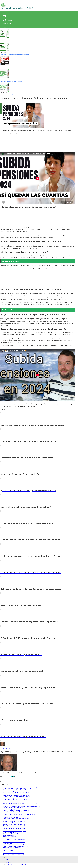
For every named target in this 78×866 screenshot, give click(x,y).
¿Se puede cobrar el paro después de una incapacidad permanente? (11, 68)
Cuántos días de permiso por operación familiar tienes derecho (11, 81)
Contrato (7, 17)
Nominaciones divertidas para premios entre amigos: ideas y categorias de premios (20, 803)
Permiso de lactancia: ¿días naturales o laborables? (13, 853)
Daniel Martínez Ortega (6, 748)
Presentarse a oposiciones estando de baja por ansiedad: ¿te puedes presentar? (19, 814)
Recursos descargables (7, 20)
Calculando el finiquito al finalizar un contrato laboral (14, 821)
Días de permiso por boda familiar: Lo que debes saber (14, 833)
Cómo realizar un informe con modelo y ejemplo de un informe (10, 94)
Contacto (4, 27)
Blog (4, 24)
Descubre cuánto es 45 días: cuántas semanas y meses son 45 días (17, 796)
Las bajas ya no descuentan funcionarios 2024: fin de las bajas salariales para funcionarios (21, 813)
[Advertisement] (37, 144)
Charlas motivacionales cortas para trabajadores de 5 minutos (16, 800)
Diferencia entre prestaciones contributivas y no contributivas (15, 820)
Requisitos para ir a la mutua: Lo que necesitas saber (14, 844)
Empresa (4, 15)
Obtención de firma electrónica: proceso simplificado (14, 838)
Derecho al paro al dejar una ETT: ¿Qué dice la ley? (13, 854)
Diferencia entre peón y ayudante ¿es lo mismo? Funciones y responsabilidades (19, 798)
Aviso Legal (5, 861)
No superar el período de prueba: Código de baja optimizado (15, 846)
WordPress (8, 864)
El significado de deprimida (8, 840)
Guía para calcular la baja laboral (9, 836)
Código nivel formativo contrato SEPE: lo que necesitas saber (16, 802)
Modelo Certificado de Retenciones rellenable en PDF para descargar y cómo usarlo (14, 54)
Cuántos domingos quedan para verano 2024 (12, 809)
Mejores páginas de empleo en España (11, 832)
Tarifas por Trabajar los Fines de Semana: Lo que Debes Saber (16, 849)
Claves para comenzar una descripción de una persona (14, 831)
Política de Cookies (7, 862)
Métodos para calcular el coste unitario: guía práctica (14, 828)
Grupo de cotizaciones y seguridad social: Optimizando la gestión (16, 825)
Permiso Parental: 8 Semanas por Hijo (11, 817)
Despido (6, 16)
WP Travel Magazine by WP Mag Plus (19, 864)
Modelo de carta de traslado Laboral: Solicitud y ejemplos (15, 799)
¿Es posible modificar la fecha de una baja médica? (13, 843)
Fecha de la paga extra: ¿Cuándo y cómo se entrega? (14, 839)
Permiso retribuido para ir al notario (10, 815)
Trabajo (4, 19)
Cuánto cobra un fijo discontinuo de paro (11, 850)
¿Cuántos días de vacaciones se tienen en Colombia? (14, 842)
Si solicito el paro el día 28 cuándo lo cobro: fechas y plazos (15, 811)
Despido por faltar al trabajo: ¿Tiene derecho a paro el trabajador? (16, 818)
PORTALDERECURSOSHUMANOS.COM (17, 8)
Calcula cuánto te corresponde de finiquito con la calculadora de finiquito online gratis (15, 41)
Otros (4, 101)
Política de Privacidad (7, 859)
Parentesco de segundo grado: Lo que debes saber (13, 851)
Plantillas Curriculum (7, 23)
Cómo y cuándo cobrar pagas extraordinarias (12, 826)
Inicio (4, 13)
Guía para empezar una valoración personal (12, 847)
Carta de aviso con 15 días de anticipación (11, 822)
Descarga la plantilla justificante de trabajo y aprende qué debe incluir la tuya (19, 793)
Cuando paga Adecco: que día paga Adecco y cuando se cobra (16, 810)
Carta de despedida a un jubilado (10, 835)
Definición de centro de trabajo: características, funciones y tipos (16, 795)
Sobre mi (4, 26)
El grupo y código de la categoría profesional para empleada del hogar (18, 804)
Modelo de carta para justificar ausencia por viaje (13, 807)
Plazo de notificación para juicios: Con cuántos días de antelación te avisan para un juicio (21, 806)
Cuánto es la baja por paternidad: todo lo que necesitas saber (16, 829)
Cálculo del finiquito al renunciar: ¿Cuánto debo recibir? (14, 824)
